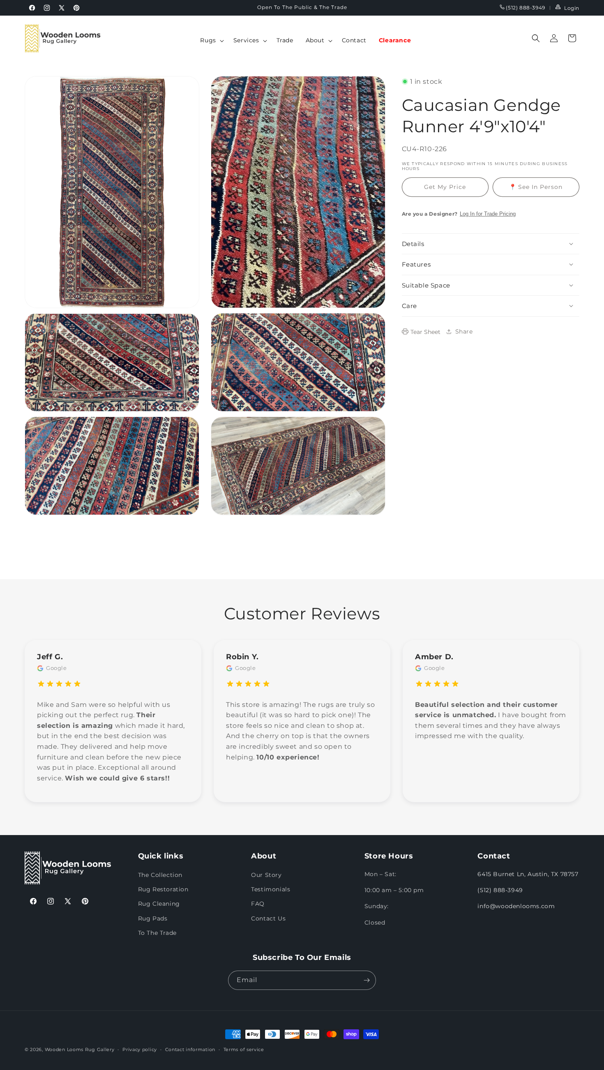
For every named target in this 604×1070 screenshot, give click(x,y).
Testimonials (270, 889)
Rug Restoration (163, 889)
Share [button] (464, 331)
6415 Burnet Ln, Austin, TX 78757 (527, 874)
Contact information (190, 1049)
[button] (210, 40)
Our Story (266, 875)
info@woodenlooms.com (516, 906)
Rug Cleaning (159, 904)
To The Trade (157, 933)
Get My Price (445, 186)
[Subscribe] (366, 980)
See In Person (536, 186)
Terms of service (244, 1049)
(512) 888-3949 (525, 8)
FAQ (258, 904)
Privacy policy (139, 1049)
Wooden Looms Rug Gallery (80, 1049)
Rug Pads (153, 918)
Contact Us (268, 918)
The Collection (160, 875)
